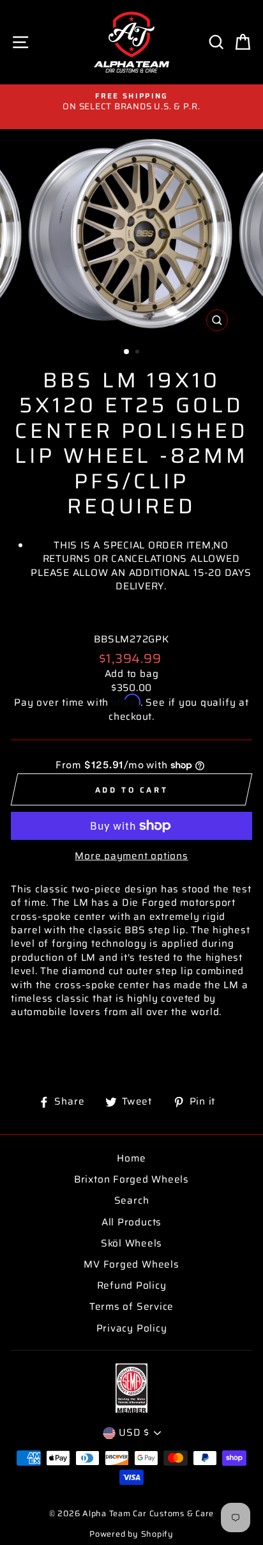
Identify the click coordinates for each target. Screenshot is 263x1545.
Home (131, 1158)
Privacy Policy (131, 1328)
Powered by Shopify (131, 1534)
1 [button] (127, 352)
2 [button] (138, 353)
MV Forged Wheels (131, 1264)
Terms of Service (131, 1306)
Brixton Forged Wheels (131, 1179)
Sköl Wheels (131, 1243)
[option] (131, 102)
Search (131, 1200)
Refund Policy (132, 1285)
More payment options (131, 856)
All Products (131, 1222)
